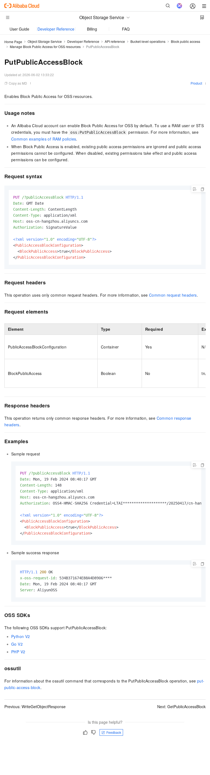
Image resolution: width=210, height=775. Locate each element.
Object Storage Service (45, 41)
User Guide (19, 29)
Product (196, 83)
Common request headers (173, 295)
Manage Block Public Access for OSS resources (45, 46)
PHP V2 (18, 651)
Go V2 (17, 644)
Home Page (13, 41)
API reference (115, 41)
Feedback (113, 732)
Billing (92, 29)
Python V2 (20, 636)
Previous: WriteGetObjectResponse (35, 706)
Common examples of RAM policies (43, 139)
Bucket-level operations (147, 41)
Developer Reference (55, 29)
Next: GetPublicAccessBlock (181, 706)
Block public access (185, 41)
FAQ (126, 29)
